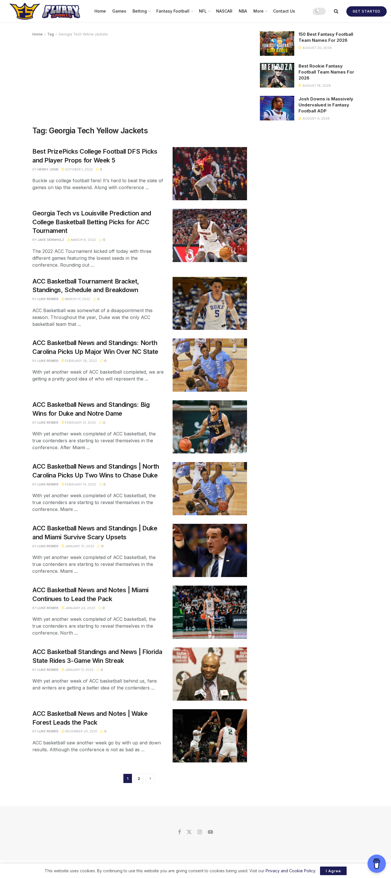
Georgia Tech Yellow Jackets (83, 34)
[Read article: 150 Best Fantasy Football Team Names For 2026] (277, 43)
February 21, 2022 (80, 423)
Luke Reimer (47, 299)
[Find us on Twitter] (189, 832)
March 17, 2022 (77, 299)
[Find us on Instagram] (200, 832)
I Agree (333, 871)
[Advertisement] (139, 80)
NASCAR (224, 11)
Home (100, 11)
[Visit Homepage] (45, 11)
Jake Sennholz (50, 240)
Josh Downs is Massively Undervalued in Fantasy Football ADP (326, 105)
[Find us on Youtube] (210, 832)
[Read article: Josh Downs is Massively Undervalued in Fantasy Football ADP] (277, 108)
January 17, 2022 (79, 670)
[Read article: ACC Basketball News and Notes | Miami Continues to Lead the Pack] (210, 612)
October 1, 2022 (78, 169)
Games (119, 11)
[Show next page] (150, 778)
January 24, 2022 (79, 608)
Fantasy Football (172, 11)
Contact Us (284, 11)
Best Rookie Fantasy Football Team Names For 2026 (326, 72)
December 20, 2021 (80, 731)
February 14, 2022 (80, 484)
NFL (203, 11)
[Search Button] (336, 11)
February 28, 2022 (80, 361)
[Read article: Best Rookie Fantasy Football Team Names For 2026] (277, 75)
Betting (140, 11)
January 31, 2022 (79, 546)
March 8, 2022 (83, 240)
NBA (243, 11)
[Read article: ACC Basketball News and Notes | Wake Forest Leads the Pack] (210, 735)
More (258, 11)
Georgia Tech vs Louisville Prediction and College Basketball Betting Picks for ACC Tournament (91, 222)
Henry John (47, 169)
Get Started (366, 11)
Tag (50, 34)
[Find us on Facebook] (179, 832)
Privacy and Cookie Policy (290, 870)
